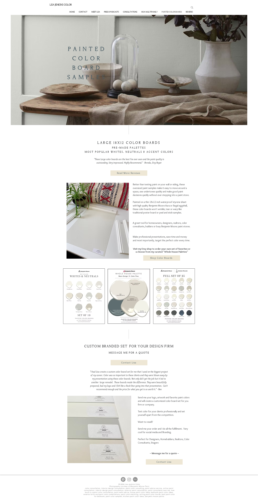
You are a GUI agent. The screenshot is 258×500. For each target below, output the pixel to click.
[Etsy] (135, 479)
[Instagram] (129, 479)
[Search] (192, 7)
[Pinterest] (123, 479)
